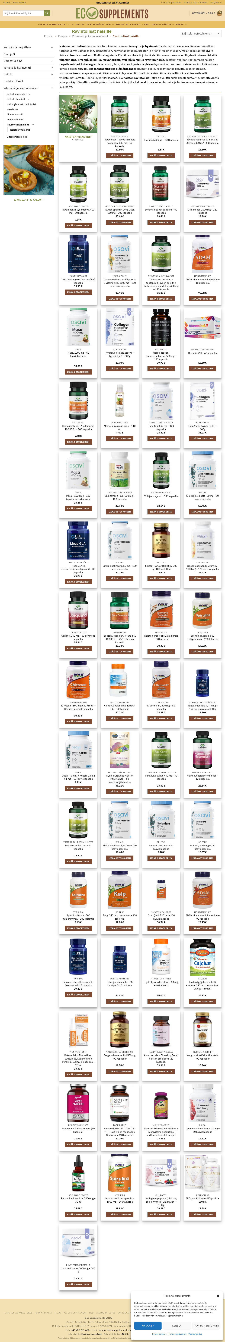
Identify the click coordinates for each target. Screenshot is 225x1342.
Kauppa (63, 36)
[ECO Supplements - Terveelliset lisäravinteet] (112, 13)
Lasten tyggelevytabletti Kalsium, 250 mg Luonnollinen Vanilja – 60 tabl (202, 985)
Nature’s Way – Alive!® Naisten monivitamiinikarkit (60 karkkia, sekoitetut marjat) (161, 1132)
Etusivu (48, 36)
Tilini (57, 1312)
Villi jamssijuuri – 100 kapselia (161, 496)
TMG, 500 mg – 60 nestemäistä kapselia (78, 281)
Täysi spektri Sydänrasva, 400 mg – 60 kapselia (78, 211)
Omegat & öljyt (161, 24)
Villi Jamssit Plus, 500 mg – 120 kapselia (120, 497)
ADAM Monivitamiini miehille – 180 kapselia (203, 281)
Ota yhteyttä (216, 2)
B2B (91, 1312)
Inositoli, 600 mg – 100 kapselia (161, 427)
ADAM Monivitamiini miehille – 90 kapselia (203, 917)
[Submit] (47, 13)
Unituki (8, 74)
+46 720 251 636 (80, 1330)
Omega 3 (9, 54)
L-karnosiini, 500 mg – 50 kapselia (161, 707)
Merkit (180, 24)
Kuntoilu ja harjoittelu (132, 24)
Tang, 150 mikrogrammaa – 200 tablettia (120, 917)
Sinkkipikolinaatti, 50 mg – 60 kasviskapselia (202, 497)
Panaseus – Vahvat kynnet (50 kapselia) (78, 1130)
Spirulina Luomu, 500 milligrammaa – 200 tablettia (202, 637)
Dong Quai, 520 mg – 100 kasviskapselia (161, 917)
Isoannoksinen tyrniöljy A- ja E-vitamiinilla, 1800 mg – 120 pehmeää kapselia (120, 283)
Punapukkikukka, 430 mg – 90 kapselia (161, 777)
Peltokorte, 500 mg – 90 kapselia (78, 847)
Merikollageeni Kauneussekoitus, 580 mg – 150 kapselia (161, 356)
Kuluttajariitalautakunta (91, 1334)
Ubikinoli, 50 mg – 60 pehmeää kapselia (78, 637)
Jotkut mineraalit (16, 94)
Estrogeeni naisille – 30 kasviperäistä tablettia (120, 983)
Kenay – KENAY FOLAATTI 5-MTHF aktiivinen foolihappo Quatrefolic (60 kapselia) (120, 1132)
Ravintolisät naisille (18, 124)
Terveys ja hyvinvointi (53, 24)
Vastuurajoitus (195, 1333)
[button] (218, 1296)
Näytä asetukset (206, 1325)
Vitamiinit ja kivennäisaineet (91, 24)
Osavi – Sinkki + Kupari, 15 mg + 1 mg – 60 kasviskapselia (78, 777)
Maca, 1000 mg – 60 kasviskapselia (78, 354)
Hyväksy (148, 1325)
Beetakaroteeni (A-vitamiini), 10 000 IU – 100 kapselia (78, 427)
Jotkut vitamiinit (16, 99)
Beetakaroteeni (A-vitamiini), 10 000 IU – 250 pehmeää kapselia (120, 639)
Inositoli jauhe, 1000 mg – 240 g (78, 1270)
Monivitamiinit (15, 119)
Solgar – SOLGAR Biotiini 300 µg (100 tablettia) (161, 567)
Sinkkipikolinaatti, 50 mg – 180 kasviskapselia (120, 567)
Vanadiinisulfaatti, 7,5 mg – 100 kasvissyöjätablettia (203, 707)
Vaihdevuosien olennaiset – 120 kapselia (202, 777)
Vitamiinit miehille (17, 136)
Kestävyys (12, 109)
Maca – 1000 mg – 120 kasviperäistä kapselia (78, 497)
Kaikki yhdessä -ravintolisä (21, 104)
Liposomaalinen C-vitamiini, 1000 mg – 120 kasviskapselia (202, 567)
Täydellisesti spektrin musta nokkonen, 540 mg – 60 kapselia (119, 143)
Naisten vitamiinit (20, 129)
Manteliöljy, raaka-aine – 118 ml (120, 427)
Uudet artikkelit (13, 81)
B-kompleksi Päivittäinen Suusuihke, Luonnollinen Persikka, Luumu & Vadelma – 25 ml (78, 1060)
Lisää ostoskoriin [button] (120, 155)
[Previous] (5, 178)
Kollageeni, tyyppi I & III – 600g (202, 427)
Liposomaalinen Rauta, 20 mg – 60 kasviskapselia (202, 1130)
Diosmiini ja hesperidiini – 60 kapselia (161, 211)
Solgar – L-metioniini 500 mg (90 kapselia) (119, 1057)
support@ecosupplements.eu (115, 1330)
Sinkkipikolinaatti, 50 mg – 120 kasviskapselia (120, 847)
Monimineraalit (15, 114)
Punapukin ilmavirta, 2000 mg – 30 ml (78, 1200)
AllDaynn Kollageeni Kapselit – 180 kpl (202, 1200)
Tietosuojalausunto (177, 1333)
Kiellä (177, 1325)
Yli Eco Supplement (171, 2)
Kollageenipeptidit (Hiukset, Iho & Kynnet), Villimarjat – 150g (161, 1201)
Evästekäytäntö (159, 1333)
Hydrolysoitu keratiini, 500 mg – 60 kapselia (161, 983)
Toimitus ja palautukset (195, 2)
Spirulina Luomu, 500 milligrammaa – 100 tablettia (78, 917)
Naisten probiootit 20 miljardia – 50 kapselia (161, 637)
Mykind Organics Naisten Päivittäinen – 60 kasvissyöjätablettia (119, 779)
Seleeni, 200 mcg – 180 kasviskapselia (202, 847)
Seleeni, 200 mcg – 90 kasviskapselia (161, 847)
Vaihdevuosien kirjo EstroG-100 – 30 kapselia (119, 707)
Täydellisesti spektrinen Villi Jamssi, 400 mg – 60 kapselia (202, 141)
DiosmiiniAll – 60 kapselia (202, 353)
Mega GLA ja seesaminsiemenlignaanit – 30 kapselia (78, 569)
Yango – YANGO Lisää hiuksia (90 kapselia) (202, 1057)
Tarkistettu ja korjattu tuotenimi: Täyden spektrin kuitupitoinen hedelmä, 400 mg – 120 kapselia (161, 284)
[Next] (51, 178)
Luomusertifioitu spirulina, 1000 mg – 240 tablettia (119, 1200)
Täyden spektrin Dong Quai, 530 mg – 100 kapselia (120, 211)
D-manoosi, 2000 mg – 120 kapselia (202, 211)
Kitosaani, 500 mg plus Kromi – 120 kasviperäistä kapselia (78, 707)
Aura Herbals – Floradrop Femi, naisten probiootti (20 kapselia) (161, 1058)
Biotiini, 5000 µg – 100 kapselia (161, 140)
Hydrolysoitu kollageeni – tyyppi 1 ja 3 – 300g (120, 354)
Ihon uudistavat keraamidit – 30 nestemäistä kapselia (78, 983)
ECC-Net (126, 1334)
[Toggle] (52, 47)
